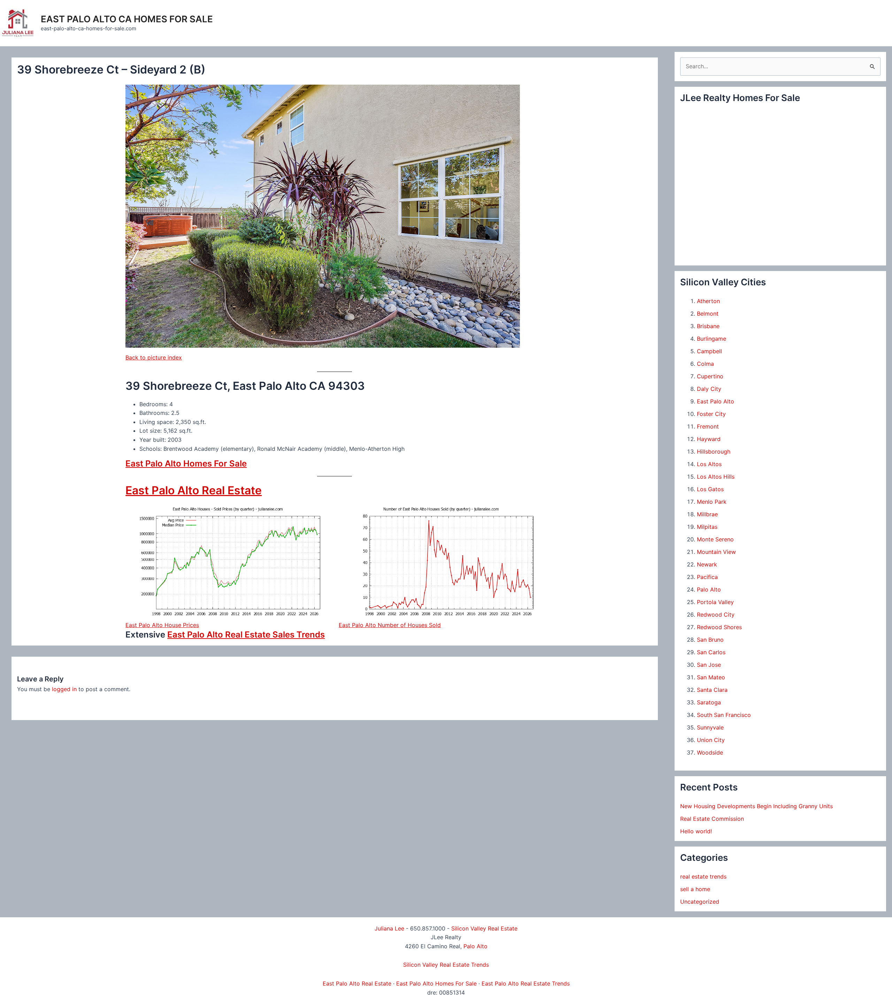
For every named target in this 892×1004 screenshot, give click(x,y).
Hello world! (696, 831)
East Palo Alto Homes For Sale (186, 463)
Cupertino (710, 376)
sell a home (695, 889)
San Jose (709, 664)
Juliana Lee (389, 928)
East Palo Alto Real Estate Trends (526, 983)
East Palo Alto (715, 401)
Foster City (711, 413)
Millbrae (707, 514)
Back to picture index (153, 357)
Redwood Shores (719, 627)
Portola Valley (715, 601)
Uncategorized (699, 901)
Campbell (709, 351)
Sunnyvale (710, 727)
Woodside (710, 752)
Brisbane (708, 326)
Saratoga (709, 702)
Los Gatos (710, 489)
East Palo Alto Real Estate (193, 490)
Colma (705, 363)
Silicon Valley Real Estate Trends (446, 964)
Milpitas (707, 526)
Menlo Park (711, 501)
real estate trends (703, 876)
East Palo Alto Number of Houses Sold (390, 624)
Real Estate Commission (712, 818)
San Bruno (710, 639)
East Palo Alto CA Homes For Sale (127, 19)
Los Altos (709, 464)
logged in (64, 689)
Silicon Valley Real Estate (484, 928)
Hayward (709, 438)
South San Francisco (724, 714)
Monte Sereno (715, 539)
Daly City (709, 388)
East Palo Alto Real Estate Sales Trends (246, 635)
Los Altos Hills (716, 476)
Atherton (708, 301)
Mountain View (716, 551)
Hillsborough (713, 451)
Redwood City (716, 614)
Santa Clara (712, 689)
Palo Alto (709, 589)
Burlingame (711, 338)
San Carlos (711, 652)
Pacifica (707, 576)
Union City (711, 739)
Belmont (707, 313)
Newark (707, 564)
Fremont (708, 426)
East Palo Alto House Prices (162, 624)
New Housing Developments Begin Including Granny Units (756, 806)
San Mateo (711, 677)
